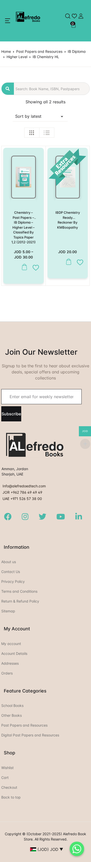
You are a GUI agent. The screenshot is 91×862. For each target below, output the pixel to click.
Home (6, 51)
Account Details (14, 653)
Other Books (11, 715)
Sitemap (8, 611)
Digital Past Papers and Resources (30, 735)
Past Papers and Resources (39, 51)
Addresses (10, 663)
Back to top (11, 797)
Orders (7, 673)
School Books (12, 705)
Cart (5, 777)
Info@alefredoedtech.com (24, 486)
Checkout (9, 787)
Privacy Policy (13, 581)
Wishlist (7, 767)
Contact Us (10, 571)
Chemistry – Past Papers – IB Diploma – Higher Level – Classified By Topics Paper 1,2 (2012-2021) (23, 227)
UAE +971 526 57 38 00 (22, 498)
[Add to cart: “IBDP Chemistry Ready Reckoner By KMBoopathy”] (67, 261)
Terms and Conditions (19, 591)
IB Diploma (77, 51)
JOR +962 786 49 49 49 (22, 492)
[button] (7, 20)
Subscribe (11, 413)
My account (11, 643)
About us (8, 562)
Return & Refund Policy (20, 601)
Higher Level (17, 57)
